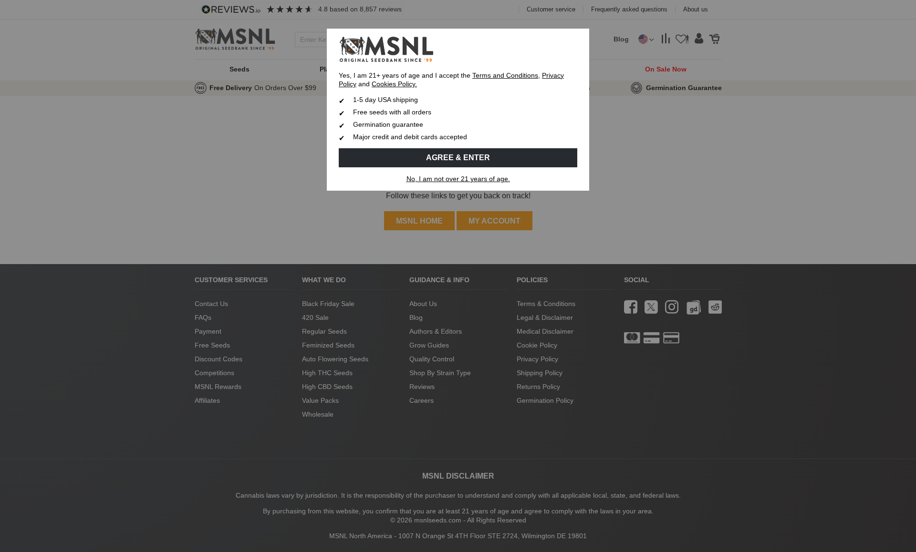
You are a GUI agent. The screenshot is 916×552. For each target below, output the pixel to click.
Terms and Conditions (505, 75)
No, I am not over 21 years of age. (458, 179)
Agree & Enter (458, 157)
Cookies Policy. (394, 84)
